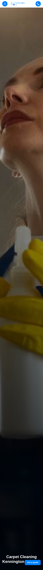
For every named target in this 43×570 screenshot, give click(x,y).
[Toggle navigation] (4, 3)
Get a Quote (32, 562)
